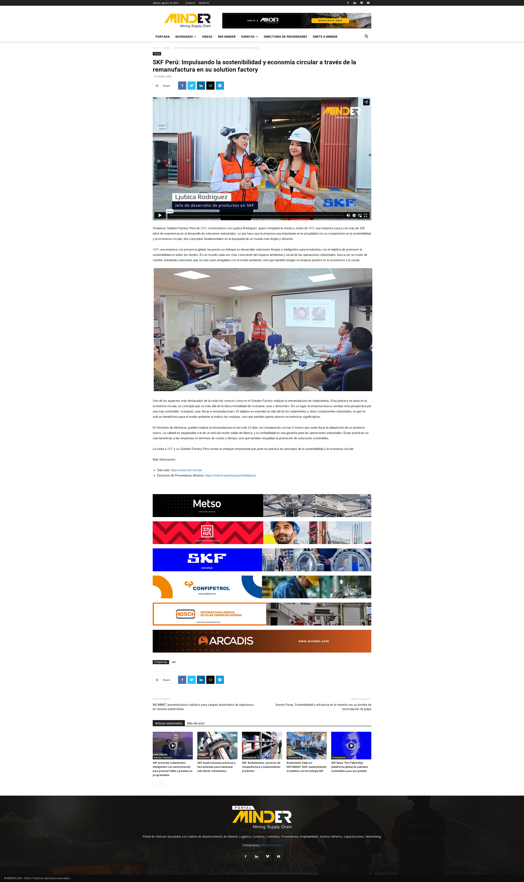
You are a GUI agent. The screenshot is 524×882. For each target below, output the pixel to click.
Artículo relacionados (168, 723)
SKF (203, 228)
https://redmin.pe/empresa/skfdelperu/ (230, 475)
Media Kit (204, 2)
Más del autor (196, 723)
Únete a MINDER (325, 36)
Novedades (184, 36)
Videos (207, 36)
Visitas (166, 48)
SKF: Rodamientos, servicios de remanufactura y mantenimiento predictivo (261, 766)
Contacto (190, 2)
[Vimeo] (361, 3)
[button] (366, 37)
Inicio (156, 48)
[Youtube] (368, 3)
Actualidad (204, 757)
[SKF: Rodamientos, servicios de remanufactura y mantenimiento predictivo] (262, 745)
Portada (163, 36)
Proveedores (249, 757)
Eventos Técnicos (163, 757)
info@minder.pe (271, 845)
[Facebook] (348, 3)
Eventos (248, 36)
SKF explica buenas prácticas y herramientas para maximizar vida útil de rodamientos (216, 766)
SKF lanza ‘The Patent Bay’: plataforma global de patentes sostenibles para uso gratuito (349, 766)
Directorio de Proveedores (285, 36)
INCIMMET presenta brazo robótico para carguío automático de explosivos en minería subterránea (203, 707)
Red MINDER (227, 36)
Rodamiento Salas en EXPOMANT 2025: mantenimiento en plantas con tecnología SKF (306, 766)
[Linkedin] (355, 3)
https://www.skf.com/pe (186, 470)
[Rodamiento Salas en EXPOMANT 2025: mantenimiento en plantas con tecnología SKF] (307, 745)
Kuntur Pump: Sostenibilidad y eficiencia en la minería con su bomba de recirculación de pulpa (323, 707)
